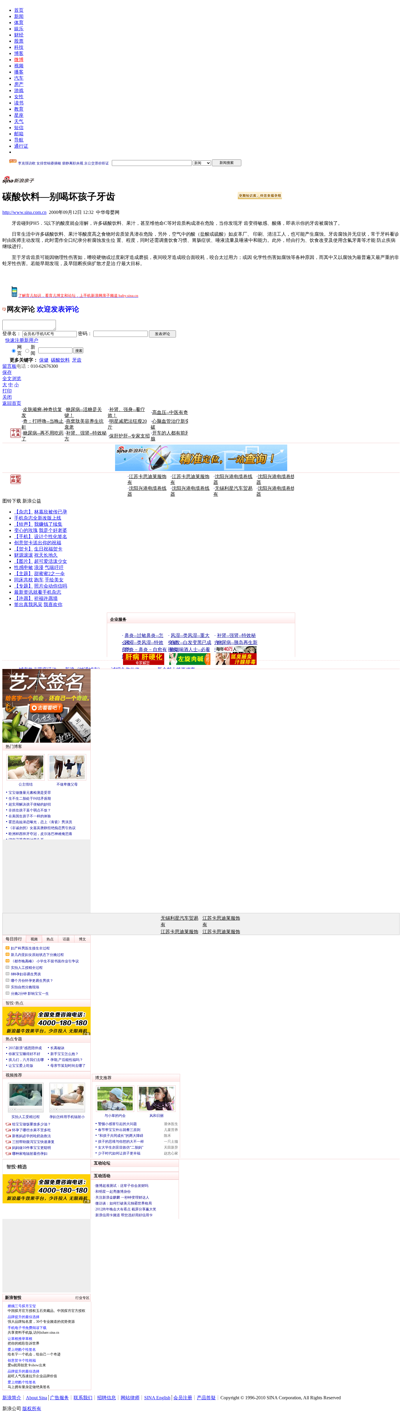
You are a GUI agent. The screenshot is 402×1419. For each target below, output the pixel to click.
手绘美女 (54, 579)
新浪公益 (31, 500)
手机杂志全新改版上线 (37, 517)
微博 (19, 59)
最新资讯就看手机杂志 (37, 592)
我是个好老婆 (53, 530)
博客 (19, 53)
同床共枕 (23, 579)
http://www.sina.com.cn (24, 212)
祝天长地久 (46, 555)
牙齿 (77, 359)
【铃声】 (23, 524)
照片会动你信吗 (50, 585)
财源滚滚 (23, 555)
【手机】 (23, 536)
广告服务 (59, 1397)
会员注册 (182, 1397)
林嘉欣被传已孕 (50, 511)
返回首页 (11, 403)
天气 (19, 121)
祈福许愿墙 (46, 598)
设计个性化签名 (50, 536)
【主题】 (23, 573)
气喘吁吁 (54, 567)
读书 (19, 102)
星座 (19, 115)
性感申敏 (23, 567)
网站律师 (130, 1397)
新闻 (19, 16)
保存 (7, 372)
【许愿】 (23, 598)
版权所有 (31, 1408)
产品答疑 (206, 1397)
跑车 (39, 579)
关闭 (7, 397)
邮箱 (19, 133)
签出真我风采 (28, 604)
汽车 (19, 78)
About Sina (36, 1397)
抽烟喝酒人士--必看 (190, 649)
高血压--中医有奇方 (172, 412)
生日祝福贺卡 (48, 548)
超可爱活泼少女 (50, 561)
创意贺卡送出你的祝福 (37, 542)
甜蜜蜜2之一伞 (49, 573)
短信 (19, 127)
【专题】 (23, 585)
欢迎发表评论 (58, 309)
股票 (19, 41)
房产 (19, 84)
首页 (19, 10)
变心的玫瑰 (26, 530)
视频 (19, 65)
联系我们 (83, 1397)
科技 (19, 47)
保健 (44, 359)
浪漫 (39, 567)
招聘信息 (106, 1397)
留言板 (9, 366)
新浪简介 (11, 1397)
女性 (19, 96)
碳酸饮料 (60, 359)
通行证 (21, 146)
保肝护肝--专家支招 (129, 435)
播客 (19, 71)
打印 (7, 390)
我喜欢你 (53, 604)
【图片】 (23, 561)
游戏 (19, 90)
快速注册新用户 (21, 340)
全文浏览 (11, 378)
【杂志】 (23, 511)
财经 (19, 34)
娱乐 (19, 28)
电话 (21, 366)
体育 (19, 22)
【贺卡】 (23, 548)
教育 (19, 109)
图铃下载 (11, 500)
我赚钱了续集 (48, 524)
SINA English (157, 1397)
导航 (19, 139)
